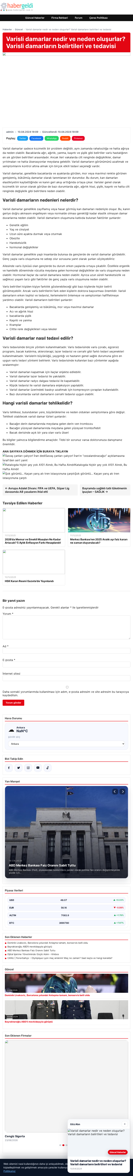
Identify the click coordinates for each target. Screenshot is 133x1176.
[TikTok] (48, 768)
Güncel (19, 29)
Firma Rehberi (59, 17)
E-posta (9, 660)
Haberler (7, 29)
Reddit (65, 138)
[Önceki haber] (115, 791)
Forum (78, 17)
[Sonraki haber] (122, 791)
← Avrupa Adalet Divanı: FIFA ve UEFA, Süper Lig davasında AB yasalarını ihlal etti (37, 490)
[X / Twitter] (19, 768)
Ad (5, 646)
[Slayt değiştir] (60, 1145)
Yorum (8, 613)
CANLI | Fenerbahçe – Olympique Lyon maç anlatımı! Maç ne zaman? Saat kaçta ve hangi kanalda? (59, 958)
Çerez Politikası (98, 17)
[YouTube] (38, 768)
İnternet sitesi (11, 673)
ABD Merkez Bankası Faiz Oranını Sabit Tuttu (31, 950)
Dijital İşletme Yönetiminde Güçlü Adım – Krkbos (33, 954)
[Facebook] (9, 768)
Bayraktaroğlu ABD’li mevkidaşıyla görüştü (29, 946)
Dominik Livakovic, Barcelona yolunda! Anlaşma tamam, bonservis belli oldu (47, 942)
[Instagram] (28, 768)
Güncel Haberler (35, 17)
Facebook (36, 138)
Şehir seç (14, 737)
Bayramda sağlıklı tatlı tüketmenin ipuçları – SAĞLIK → (104, 490)
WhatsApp (52, 138)
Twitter (22, 138)
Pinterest (78, 138)
